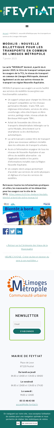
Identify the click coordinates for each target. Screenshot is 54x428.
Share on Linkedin (19, 231)
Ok (18, 423)
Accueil (5, 33)
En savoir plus (29, 423)
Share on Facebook (6, 231)
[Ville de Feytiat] (27, 16)
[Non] (50, 419)
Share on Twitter (12, 231)
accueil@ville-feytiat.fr (27, 404)
